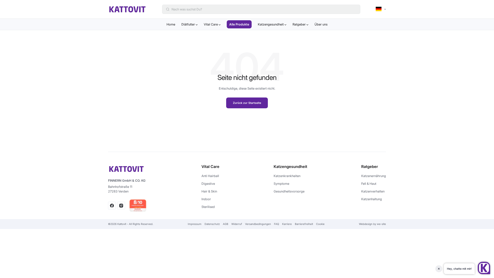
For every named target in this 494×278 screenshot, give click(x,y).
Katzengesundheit (271, 24)
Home (171, 24)
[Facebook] (112, 205)
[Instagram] (121, 205)
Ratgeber (299, 24)
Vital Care (211, 24)
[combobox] (263, 9)
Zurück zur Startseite (247, 102)
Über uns (321, 24)
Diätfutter (188, 24)
